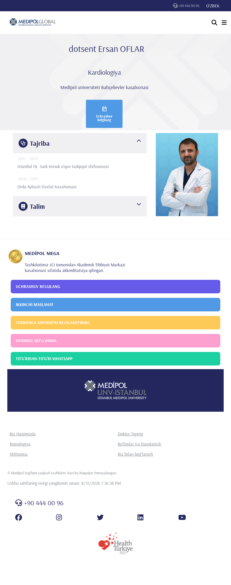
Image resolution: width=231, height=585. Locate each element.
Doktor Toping (130, 433)
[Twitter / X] (100, 517)
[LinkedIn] (140, 517)
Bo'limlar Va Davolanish (139, 444)
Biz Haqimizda (23, 433)
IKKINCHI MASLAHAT (35, 304)
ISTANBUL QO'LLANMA (36, 340)
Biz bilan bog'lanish (135, 454)
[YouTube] (182, 517)
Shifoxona (19, 454)
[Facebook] (18, 517)
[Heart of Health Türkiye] (115, 543)
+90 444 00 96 (189, 5)
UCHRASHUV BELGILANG (38, 286)
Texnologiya (20, 444)
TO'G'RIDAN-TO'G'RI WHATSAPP (44, 358)
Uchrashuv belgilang (104, 118)
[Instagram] (59, 517)
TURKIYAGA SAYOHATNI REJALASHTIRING (53, 322)
